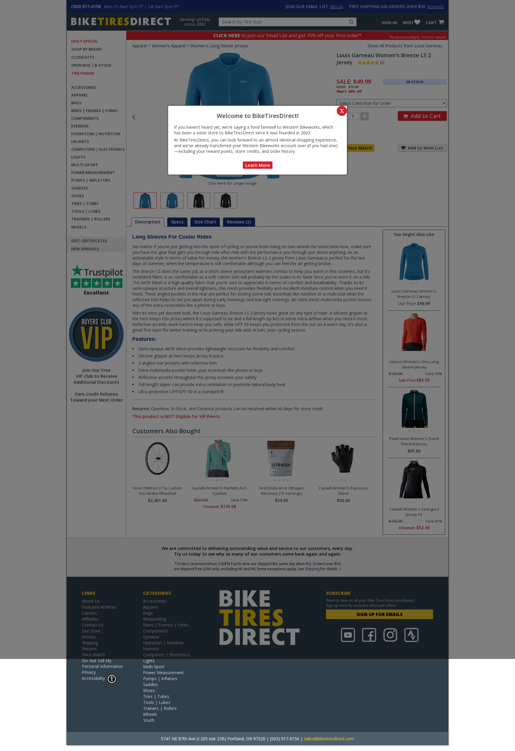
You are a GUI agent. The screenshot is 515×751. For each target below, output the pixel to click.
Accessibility (93, 678)
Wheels (150, 714)
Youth (148, 720)
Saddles (150, 684)
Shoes (149, 690)
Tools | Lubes (156, 702)
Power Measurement (163, 672)
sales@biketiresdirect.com (329, 738)
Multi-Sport (154, 666)
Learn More (257, 165)
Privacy (89, 672)
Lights (149, 660)
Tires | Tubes (156, 696)
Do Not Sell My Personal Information (102, 663)
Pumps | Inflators (160, 678)
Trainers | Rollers (160, 708)
